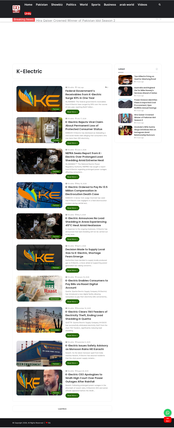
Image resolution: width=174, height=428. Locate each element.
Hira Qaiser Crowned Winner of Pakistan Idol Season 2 (75, 19)
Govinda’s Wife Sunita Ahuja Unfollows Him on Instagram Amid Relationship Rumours (145, 131)
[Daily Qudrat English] (16, 9)
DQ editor (70, 87)
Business (110, 4)
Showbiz (57, 4)
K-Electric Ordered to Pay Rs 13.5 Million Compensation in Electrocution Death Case (86, 190)
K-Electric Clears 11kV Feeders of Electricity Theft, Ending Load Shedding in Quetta (86, 315)
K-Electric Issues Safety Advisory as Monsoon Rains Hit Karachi (86, 347)
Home (28, 4)
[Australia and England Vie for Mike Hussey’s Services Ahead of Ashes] (125, 91)
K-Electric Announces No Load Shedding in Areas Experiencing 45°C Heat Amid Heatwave (85, 221)
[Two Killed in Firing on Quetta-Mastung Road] (125, 80)
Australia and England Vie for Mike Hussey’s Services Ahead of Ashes (145, 90)
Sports (95, 4)
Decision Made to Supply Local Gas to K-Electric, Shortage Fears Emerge (85, 253)
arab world (127, 4)
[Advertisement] (87, 42)
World (84, 4)
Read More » (72, 112)
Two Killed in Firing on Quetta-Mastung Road (145, 77)
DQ (49, 423)
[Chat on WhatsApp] (167, 413)
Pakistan (42, 4)
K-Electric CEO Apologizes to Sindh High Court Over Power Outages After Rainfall (84, 378)
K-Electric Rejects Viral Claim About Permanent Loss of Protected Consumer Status (84, 125)
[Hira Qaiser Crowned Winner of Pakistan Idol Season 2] (125, 118)
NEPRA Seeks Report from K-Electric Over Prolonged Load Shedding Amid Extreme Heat (84, 156)
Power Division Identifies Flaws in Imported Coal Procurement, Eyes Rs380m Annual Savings (145, 104)
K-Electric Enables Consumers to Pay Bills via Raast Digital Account (86, 284)
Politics (71, 4)
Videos (142, 4)
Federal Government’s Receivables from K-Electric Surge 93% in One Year (83, 94)
